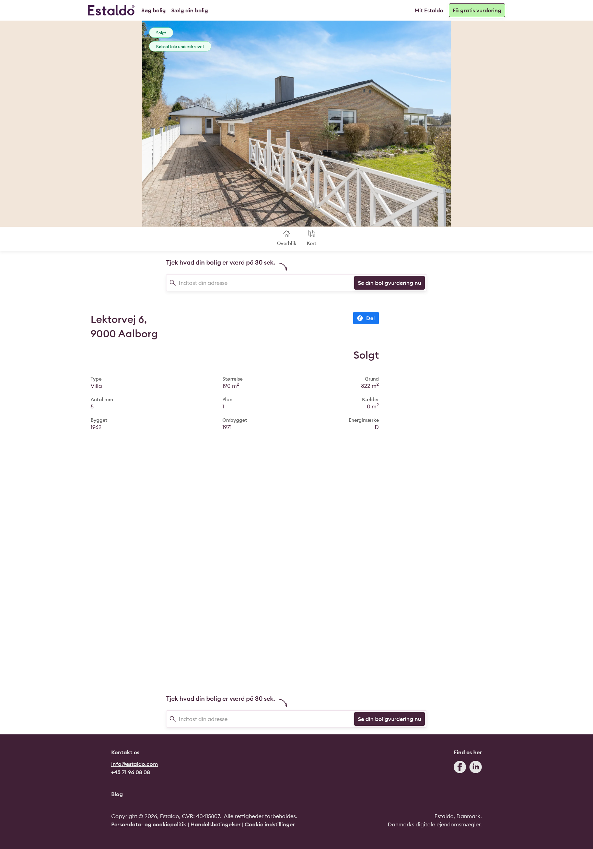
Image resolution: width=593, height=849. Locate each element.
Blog (117, 794)
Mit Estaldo (429, 10)
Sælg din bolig (189, 10)
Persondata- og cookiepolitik (149, 824)
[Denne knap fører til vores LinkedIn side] (475, 768)
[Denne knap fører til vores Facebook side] (460, 768)
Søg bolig (153, 10)
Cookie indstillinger (270, 824)
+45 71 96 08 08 (130, 772)
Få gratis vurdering (477, 10)
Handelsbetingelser (216, 824)
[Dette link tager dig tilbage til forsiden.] (111, 10)
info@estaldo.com (134, 763)
